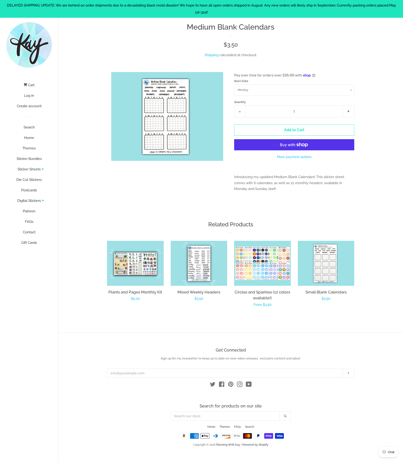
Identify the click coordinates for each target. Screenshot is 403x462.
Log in (29, 95)
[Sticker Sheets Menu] (43, 169)
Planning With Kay (228, 444)
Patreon (29, 211)
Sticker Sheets (29, 169)
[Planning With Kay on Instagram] (240, 385)
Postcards (29, 190)
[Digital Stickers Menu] (43, 201)
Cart (31, 85)
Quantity (240, 102)
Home (29, 138)
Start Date (241, 81)
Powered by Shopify (255, 444)
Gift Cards (29, 243)
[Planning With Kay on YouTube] (249, 385)
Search (29, 127)
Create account (29, 106)
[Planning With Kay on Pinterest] (231, 385)
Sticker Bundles (29, 159)
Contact (29, 232)
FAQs (29, 222)
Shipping (212, 55)
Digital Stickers (29, 201)
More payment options (294, 157)
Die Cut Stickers (29, 180)
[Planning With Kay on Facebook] (222, 385)
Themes (29, 148)
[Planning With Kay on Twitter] (212, 385)
